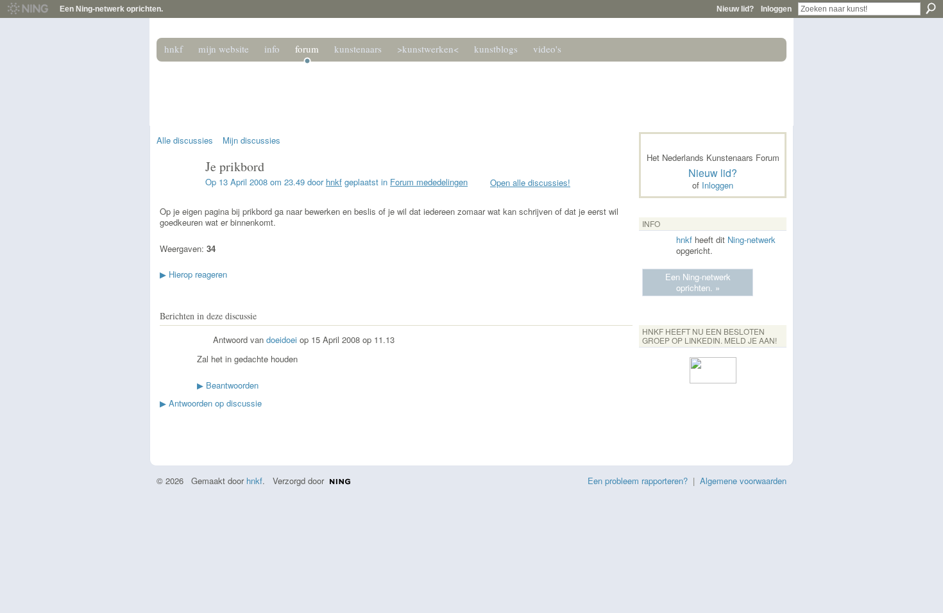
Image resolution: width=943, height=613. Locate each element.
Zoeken (931, 8)
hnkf (334, 182)
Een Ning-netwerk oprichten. (111, 8)
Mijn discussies (251, 140)
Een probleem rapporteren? (638, 480)
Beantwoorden (228, 385)
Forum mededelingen (429, 182)
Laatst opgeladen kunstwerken (167, 428)
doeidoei (281, 339)
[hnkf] (177, 194)
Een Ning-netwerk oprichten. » (698, 282)
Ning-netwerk (751, 239)
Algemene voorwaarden (743, 480)
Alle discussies (185, 140)
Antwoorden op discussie (211, 403)
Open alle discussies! (530, 182)
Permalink (204, 341)
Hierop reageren (193, 274)
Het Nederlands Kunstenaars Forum (339, 88)
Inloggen (776, 8)
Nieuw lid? (735, 8)
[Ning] (27, 9)
